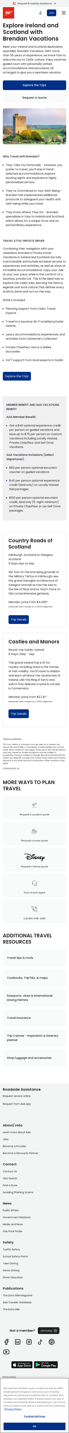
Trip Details (19, 620)
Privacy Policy (9, 1376)
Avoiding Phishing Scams (18, 1192)
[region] (34, 1405)
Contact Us (10, 1171)
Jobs (5, 1139)
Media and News (13, 1224)
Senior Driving (11, 1270)
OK (34, 1426)
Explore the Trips (34, 85)
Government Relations (17, 1217)
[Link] (6, 1341)
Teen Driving (10, 1263)
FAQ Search (10, 1178)
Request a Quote (34, 98)
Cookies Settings (34, 1416)
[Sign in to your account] (40, 13)
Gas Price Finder (12, 1231)
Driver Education (13, 1277)
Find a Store (10, 1185)
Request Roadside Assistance (35, 3)
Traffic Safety (11, 1249)
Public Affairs (11, 1210)
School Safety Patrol (15, 1256)
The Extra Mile (11, 1309)
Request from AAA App (17, 1104)
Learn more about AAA (17, 1132)
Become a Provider (14, 1146)
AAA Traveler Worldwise (17, 1302)
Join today (46, 1330)
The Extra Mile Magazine (17, 1295)
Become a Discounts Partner (20, 1153)
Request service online (17, 1096)
